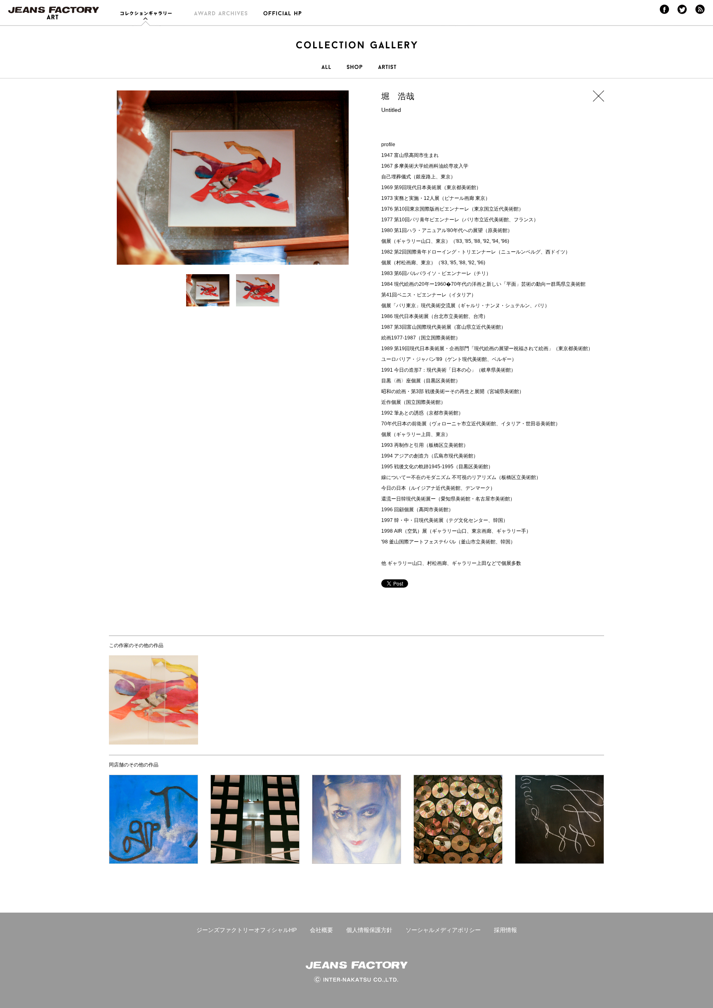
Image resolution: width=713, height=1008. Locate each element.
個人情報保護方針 (369, 930)
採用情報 (505, 930)
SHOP (354, 71)
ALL (326, 71)
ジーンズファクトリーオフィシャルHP (246, 930)
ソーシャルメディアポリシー (443, 930)
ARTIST (387, 71)
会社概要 (321, 930)
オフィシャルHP (278, 17)
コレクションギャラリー (149, 17)
